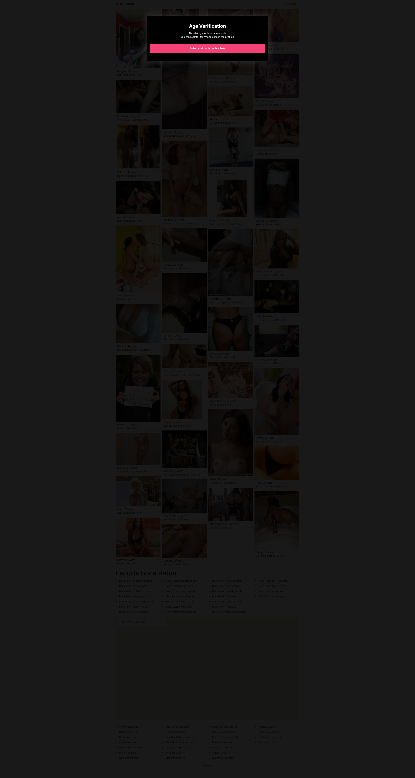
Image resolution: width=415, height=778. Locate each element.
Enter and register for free (207, 48)
